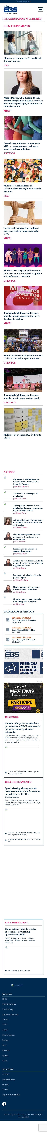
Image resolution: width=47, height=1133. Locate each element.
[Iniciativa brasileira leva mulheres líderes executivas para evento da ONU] (23, 218)
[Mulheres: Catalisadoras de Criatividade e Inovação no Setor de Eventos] (23, 176)
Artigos (4, 1030)
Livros (4, 1060)
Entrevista (5, 1050)
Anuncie (5, 1090)
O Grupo (5, 1084)
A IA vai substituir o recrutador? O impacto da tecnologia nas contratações (24, 834)
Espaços (5, 1055)
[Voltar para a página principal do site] (23, 985)
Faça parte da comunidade (11, 1095)
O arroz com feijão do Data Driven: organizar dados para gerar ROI (23, 773)
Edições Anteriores (8, 1079)
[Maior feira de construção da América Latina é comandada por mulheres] (23, 344)
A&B (4, 1025)
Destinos (5, 1040)
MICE (4, 999)
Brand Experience (8, 1035)
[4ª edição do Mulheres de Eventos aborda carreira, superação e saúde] (23, 383)
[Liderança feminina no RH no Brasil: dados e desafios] (23, 46)
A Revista (5, 1074)
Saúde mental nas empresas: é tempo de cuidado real (24, 840)
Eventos (5, 1020)
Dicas (4, 1045)
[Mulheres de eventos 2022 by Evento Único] (23, 423)
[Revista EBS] (14, 9)
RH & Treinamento (9, 1004)
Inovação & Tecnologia (10, 1014)
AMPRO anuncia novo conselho (19, 971)
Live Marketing (7, 1009)
